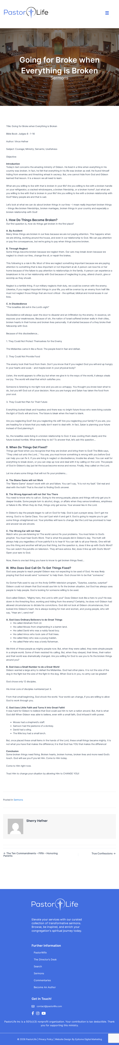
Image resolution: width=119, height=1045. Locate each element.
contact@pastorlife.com (49, 1006)
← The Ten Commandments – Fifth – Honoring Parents (30, 854)
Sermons (59, 77)
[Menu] (107, 13)
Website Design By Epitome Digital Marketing (78, 1039)
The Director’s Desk (45, 959)
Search (38, 966)
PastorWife (40, 952)
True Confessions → (104, 853)
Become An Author (45, 987)
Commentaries (42, 980)
